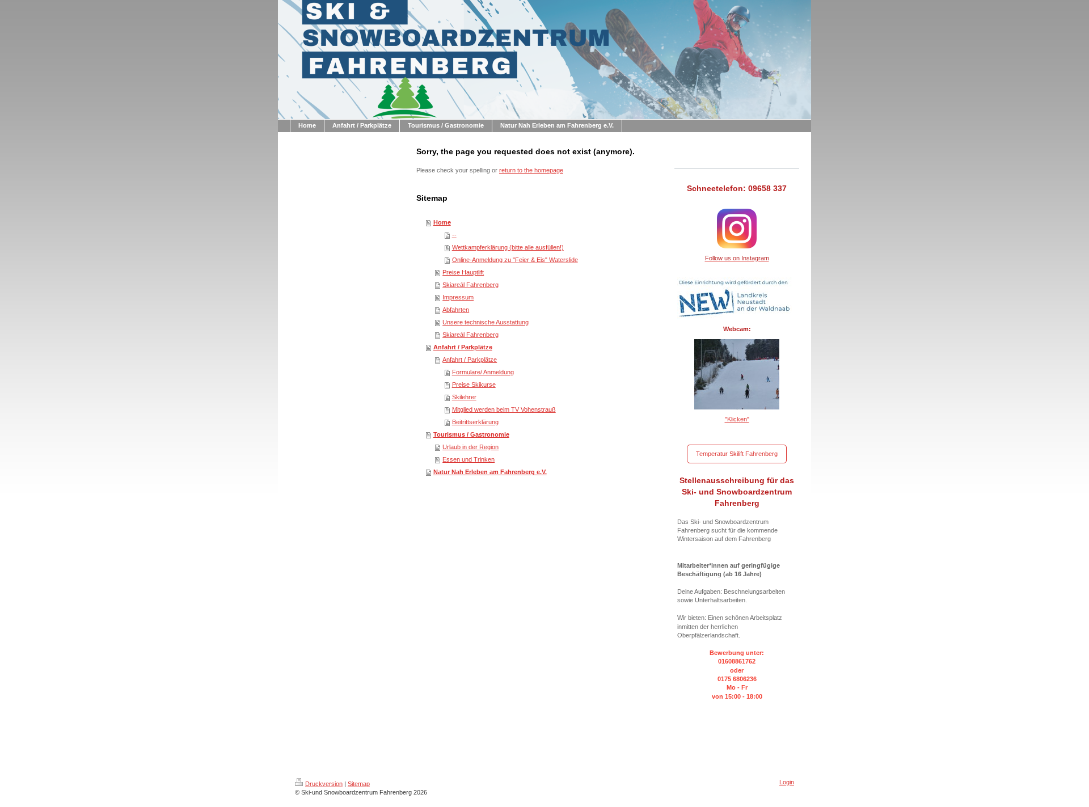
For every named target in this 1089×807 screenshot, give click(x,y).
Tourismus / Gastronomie (471, 434)
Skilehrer (464, 397)
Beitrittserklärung (475, 422)
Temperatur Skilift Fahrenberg (737, 453)
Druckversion (324, 783)
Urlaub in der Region (470, 446)
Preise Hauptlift (463, 272)
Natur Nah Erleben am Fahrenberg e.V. (490, 471)
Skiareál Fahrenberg (470, 284)
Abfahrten (455, 309)
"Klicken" (737, 419)
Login (786, 782)
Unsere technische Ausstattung (485, 322)
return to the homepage (531, 170)
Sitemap (359, 783)
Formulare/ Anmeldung (483, 372)
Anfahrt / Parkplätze (462, 347)
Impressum (458, 297)
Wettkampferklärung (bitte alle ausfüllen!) (508, 247)
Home (442, 222)
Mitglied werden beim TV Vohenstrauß (504, 409)
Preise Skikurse (474, 384)
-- (454, 234)
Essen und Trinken (468, 459)
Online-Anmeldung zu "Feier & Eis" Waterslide (515, 259)
